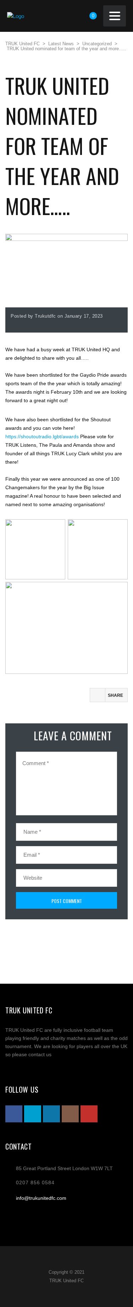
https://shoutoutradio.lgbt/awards (42, 436)
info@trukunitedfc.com (41, 1198)
